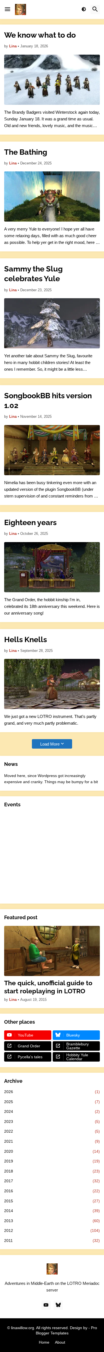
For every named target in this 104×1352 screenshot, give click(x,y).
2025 (52, 1101)
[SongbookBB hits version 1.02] (52, 450)
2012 (52, 1230)
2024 (52, 1111)
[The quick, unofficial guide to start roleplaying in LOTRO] (52, 951)
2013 (52, 1221)
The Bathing (25, 152)
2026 (52, 1091)
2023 (52, 1121)
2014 (52, 1210)
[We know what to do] (52, 80)
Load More (50, 744)
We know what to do (40, 35)
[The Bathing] (52, 196)
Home (44, 1342)
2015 (52, 1201)
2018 (52, 1171)
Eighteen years (30, 522)
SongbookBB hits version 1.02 (48, 400)
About (60, 1342)
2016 (52, 1191)
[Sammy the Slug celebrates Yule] (52, 323)
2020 (52, 1151)
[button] (7, 9)
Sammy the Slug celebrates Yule (33, 273)
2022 (52, 1131)
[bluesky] (58, 1305)
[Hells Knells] (52, 684)
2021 (52, 1141)
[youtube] (46, 1305)
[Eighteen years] (52, 567)
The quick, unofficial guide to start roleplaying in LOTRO (48, 987)
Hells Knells (25, 639)
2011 (52, 1240)
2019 (52, 1161)
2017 (52, 1181)
